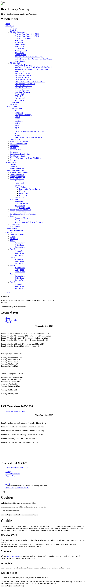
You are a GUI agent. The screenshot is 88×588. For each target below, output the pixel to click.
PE (16, 129)
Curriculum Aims (16, 139)
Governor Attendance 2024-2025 (27, 34)
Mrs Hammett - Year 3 (23, 75)
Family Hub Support (17, 177)
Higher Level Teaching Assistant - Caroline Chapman (34, 59)
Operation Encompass (18, 212)
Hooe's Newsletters (17, 168)
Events (17, 220)
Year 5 (12, 274)
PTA (12, 216)
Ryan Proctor (19, 53)
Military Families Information (20, 210)
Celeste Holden (20, 55)
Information (19, 201)
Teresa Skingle (20, 61)
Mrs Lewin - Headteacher (24, 65)
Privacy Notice (15, 150)
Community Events (17, 175)
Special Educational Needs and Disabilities (25, 158)
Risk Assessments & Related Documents (29, 222)
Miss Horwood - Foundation (25, 84)
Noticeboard (14, 166)
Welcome (13, 28)
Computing (19, 113)
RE (16, 133)
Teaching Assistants (22, 90)
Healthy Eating (20, 187)
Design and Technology (23, 115)
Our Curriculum (16, 108)
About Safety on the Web (19, 173)
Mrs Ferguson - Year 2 (23, 80)
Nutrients (22, 191)
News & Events (11, 162)
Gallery (12, 237)
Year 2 (12, 249)
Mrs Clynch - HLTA (22, 88)
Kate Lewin (19, 40)
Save (21, 586)
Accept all (13, 515)
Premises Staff (20, 98)
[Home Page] (2, 4)
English (17, 117)
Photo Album (19, 197)
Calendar (13, 164)
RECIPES (23, 195)
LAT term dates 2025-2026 (15, 411)
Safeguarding (15, 224)
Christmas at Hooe (16, 235)
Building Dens (24, 208)
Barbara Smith (20, 44)
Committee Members (22, 218)
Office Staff (19, 96)
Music (17, 127)
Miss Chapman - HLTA (23, 86)
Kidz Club (14, 199)
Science (17, 135)
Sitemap (8, 472)
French (17, 119)
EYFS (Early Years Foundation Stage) (28, 137)
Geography (19, 121)
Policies (13, 148)
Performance (14, 146)
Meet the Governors (17, 32)
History (17, 123)
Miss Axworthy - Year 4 (23, 73)
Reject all (5, 515)
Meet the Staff (15, 63)
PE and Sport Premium (18, 144)
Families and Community (15, 170)
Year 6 (12, 282)
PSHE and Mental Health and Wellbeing (29, 131)
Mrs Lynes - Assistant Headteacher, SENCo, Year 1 (33, 67)
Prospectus (14, 152)
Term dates (14, 160)
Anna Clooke (19, 42)
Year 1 (12, 241)
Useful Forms (15, 226)
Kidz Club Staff (20, 100)
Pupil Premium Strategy (18, 156)
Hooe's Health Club (17, 179)
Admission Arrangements (19, 142)
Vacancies (13, 104)
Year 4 (12, 266)
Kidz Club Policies (21, 204)
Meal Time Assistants (22, 92)
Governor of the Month (23, 38)
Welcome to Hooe (16, 230)
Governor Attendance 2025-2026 (27, 36)
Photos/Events (20, 206)
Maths (17, 125)
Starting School (11, 228)
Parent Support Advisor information (23, 214)
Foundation (14, 239)
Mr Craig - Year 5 (21, 71)
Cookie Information (13, 474)
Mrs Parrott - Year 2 (22, 77)
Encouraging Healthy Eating (29, 189)
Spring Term (19, 245)
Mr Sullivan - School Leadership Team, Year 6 (31, 69)
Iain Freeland (19, 48)
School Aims (14, 102)
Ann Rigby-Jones (21, 51)
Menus (17, 185)
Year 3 (12, 257)
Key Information (12, 106)
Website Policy (11, 476)
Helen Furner (19, 46)
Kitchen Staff (19, 94)
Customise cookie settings (28, 515)
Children (9, 232)
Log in (8, 292)
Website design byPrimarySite (17, 488)
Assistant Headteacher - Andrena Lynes (29, 57)
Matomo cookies (13, 556)
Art (16, 111)
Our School (10, 26)
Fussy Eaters (23, 193)
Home (8, 24)
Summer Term (20, 247)
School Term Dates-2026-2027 (17, 468)
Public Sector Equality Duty (20, 154)
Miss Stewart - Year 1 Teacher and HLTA (30, 82)
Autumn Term (20, 243)
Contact (13, 30)
